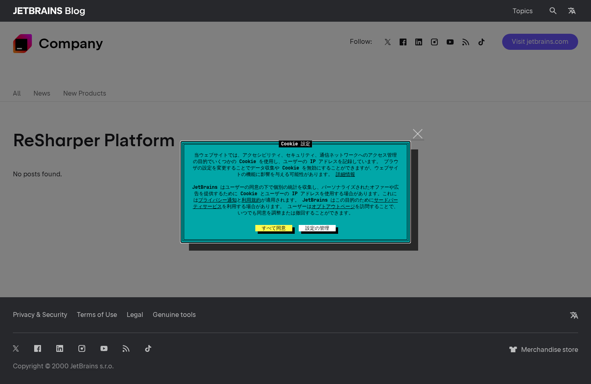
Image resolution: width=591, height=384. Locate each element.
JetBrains (84, 366)
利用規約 (251, 200)
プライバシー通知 (217, 200)
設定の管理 (317, 228)
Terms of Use (97, 315)
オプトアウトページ (333, 206)
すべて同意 (274, 228)
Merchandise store (547, 353)
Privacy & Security (40, 315)
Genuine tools (174, 315)
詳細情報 (345, 174)
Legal (135, 315)
